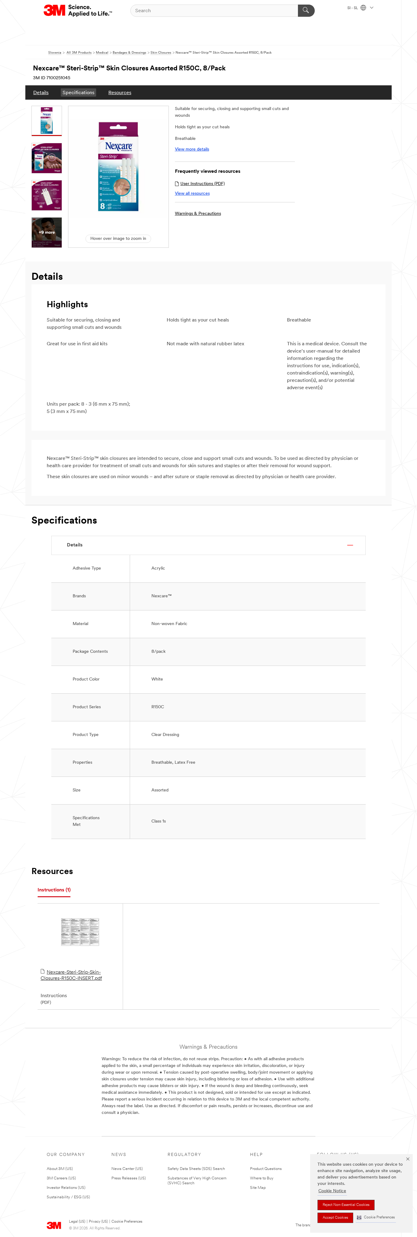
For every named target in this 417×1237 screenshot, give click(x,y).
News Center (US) (127, 1169)
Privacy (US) (98, 1222)
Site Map (258, 1188)
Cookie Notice (332, 1191)
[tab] (54, 890)
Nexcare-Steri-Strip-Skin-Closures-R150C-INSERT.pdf (71, 975)
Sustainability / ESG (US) (68, 1197)
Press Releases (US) (128, 1178)
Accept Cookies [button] (335, 1218)
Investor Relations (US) (66, 1188)
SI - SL (353, 8)
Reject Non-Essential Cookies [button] (346, 1205)
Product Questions (266, 1169)
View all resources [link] (192, 193)
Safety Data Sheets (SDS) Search (196, 1169)
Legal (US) (77, 1222)
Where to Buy (262, 1178)
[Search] (306, 11)
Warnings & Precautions (198, 213)
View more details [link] (192, 149)
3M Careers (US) (61, 1178)
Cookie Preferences (126, 1222)
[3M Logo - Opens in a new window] (78, 11)
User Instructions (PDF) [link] (202, 184)
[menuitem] (40, 92)
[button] (376, 1218)
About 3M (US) (60, 1169)
